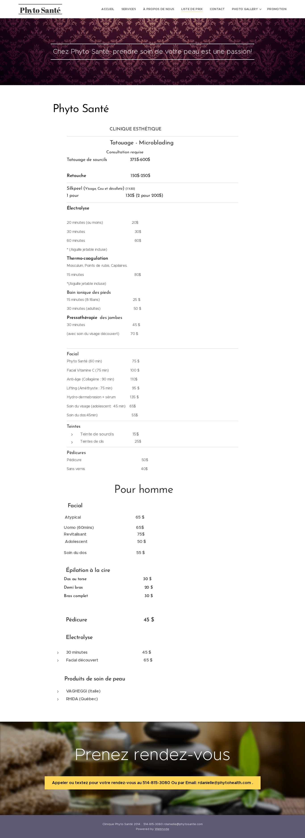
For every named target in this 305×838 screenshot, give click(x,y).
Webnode (162, 829)
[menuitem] (109, 9)
